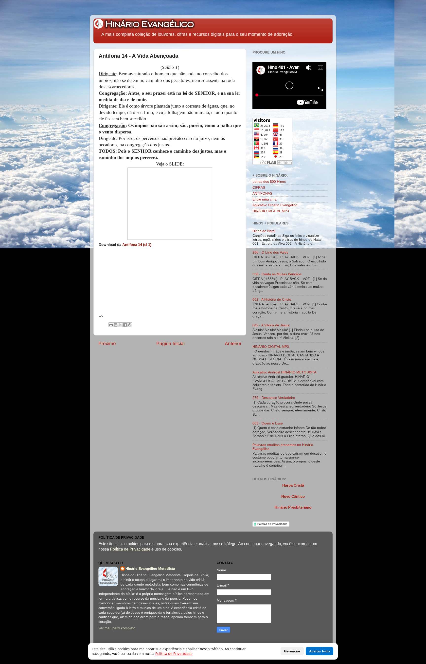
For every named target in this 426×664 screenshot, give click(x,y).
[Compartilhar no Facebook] (125, 324)
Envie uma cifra (264, 199)
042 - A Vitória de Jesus (270, 325)
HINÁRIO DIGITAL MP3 (270, 211)
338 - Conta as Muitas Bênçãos (277, 274)
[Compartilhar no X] (120, 324)
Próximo (107, 343)
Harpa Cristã (293, 485)
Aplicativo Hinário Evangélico (274, 205)
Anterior (233, 343)
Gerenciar (292, 651)
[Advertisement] (145, 283)
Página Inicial (170, 343)
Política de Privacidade (272, 524)
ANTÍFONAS (262, 193)
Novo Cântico (293, 496)
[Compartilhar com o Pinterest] (129, 324)
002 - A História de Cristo (271, 299)
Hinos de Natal (263, 231)
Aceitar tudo (319, 651)
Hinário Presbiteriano (293, 507)
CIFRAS (258, 187)
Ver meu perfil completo (116, 628)
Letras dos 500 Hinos (269, 182)
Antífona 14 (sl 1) (136, 245)
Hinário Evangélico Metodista (150, 569)
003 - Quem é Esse (267, 423)
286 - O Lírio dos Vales (270, 252)
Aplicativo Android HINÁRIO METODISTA (284, 372)
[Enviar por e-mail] (110, 324)
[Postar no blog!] (115, 324)
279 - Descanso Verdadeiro (273, 398)
